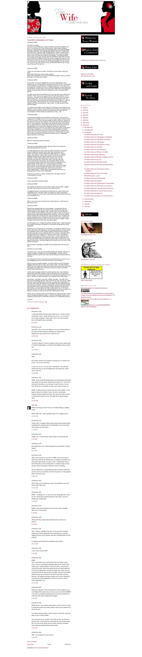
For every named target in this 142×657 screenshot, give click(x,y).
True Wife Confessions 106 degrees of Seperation (98, 137)
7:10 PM (34, 637)
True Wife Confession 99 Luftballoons (94, 154)
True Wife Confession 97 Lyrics (93, 159)
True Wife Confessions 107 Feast (93, 134)
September (88, 199)
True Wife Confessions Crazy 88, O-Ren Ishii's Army (98, 188)
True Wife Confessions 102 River (93, 147)
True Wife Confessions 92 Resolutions (94, 178)
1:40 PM (34, 628)
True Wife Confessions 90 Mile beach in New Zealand (99, 183)
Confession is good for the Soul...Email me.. (93, 60)
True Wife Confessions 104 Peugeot (94, 142)
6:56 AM (34, 524)
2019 (84, 107)
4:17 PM (34, 450)
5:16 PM (34, 598)
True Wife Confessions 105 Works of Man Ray (97, 139)
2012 (84, 110)
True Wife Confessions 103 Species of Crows (96, 144)
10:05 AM (35, 336)
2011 (84, 112)
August (87, 201)
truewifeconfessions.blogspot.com (101, 299)
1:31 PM (34, 429)
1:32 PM (34, 439)
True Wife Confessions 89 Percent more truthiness (98, 186)
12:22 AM (35, 488)
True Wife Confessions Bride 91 (93, 181)
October (87, 132)
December (88, 127)
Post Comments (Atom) (41, 648)
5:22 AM (34, 513)
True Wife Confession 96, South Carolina (95, 162)
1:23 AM (34, 501)
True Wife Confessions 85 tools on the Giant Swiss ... (99, 196)
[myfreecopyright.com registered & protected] (94, 288)
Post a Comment (32, 641)
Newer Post (30, 644)
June (86, 206)
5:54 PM (34, 476)
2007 (84, 122)
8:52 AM (34, 322)
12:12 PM (35, 583)
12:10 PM (35, 416)
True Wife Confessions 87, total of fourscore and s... (98, 191)
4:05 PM (34, 553)
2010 (84, 115)
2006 (84, 125)
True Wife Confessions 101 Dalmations (95, 149)
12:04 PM (35, 400)
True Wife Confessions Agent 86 (93, 193)
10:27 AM (35, 544)
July (86, 204)
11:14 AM (35, 349)
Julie (33, 405)
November (88, 130)
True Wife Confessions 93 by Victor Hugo (95, 173)
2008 (84, 120)
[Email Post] (46, 301)
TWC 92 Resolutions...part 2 (92, 176)
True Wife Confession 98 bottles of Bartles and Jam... (99, 157)
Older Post (68, 644)
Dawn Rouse (99, 293)
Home (49, 644)
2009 (84, 117)
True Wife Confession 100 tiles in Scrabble (96, 152)
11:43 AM (35, 373)
